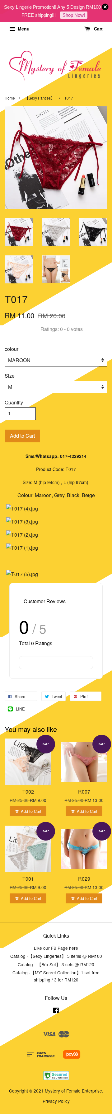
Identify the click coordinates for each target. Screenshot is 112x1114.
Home (10, 97)
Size (10, 375)
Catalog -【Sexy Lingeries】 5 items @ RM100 (56, 956)
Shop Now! (74, 15)
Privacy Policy (56, 1101)
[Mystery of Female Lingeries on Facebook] (56, 1011)
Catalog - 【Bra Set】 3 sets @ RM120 (56, 964)
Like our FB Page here (56, 948)
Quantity (14, 402)
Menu (23, 29)
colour (11, 348)
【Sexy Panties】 (39, 97)
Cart (98, 29)
